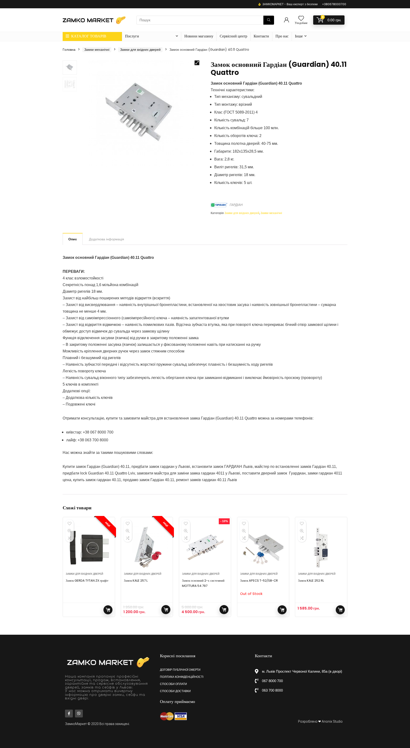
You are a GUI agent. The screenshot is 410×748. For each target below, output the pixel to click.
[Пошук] (268, 20)
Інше (299, 36)
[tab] (73, 239)
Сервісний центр (233, 36)
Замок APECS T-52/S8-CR (259, 580)
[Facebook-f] (69, 713)
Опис (72, 239)
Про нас (282, 36)
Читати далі (107, 609)
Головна (69, 49)
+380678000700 (334, 4)
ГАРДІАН (236, 205)
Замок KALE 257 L (136, 580)
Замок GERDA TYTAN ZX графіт (87, 580)
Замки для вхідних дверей (140, 49)
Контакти (261, 36)
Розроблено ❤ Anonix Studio (320, 721)
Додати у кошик (165, 609)
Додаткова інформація (106, 239)
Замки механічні (96, 49)
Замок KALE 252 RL (311, 580)
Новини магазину (198, 36)
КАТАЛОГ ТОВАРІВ (88, 36)
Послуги (132, 36)
